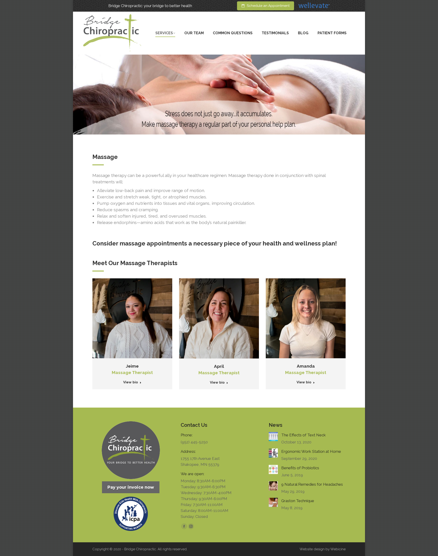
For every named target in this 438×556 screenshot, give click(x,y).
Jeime (132, 366)
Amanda (306, 366)
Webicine (338, 549)
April (219, 366)
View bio (130, 382)
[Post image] (273, 436)
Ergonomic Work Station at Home (311, 451)
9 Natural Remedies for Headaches (312, 484)
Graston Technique (297, 500)
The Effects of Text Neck (303, 435)
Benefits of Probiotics (300, 468)
